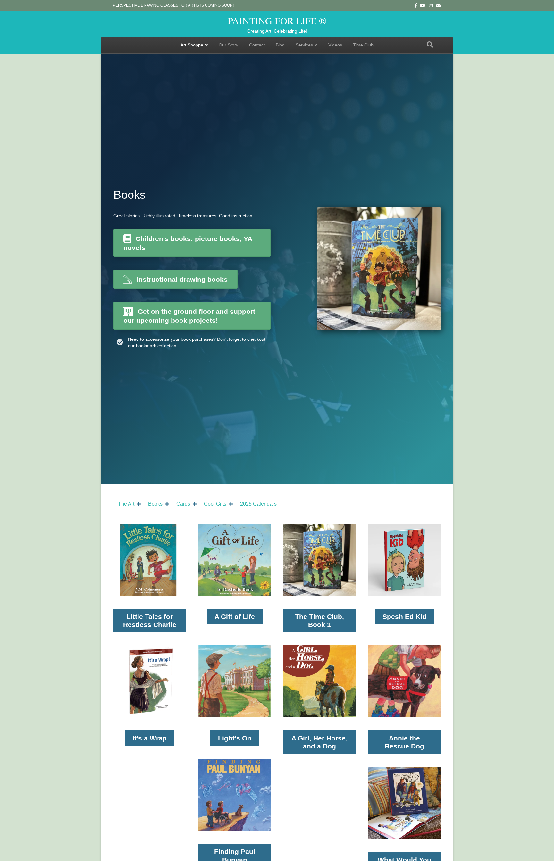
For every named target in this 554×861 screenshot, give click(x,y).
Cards (183, 503)
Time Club (363, 44)
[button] (138, 504)
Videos (335, 44)
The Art (126, 503)
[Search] (430, 44)
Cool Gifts (215, 503)
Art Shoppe (191, 44)
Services (304, 44)
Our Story (228, 44)
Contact (257, 44)
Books (155, 503)
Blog (280, 44)
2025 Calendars (258, 503)
